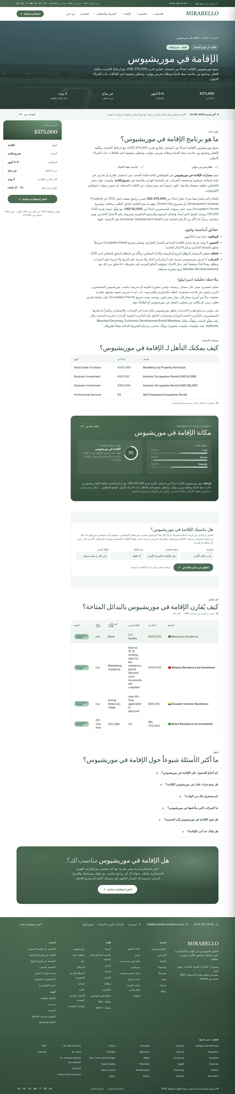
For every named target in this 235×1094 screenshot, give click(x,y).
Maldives (145, 1051)
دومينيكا (162, 973)
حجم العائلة (138, 550)
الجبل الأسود (133, 948)
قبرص (108, 965)
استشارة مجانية (32, 13)
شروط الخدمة (97, 1089)
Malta (147, 1057)
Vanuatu (42, 1051)
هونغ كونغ (199, 3)
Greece (180, 1076)
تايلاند (82, 989)
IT (27, 3)
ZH (45, 3)
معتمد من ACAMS (58, 3)
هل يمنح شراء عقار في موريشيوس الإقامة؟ (191, 784)
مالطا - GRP (104, 1001)
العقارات (84, 13)
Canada (180, 1045)
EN (18, 3)
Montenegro (143, 1070)
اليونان (107, 977)
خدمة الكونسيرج (47, 985)
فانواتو (136, 995)
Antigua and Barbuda (207, 1045)
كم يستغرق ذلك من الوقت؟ (201, 796)
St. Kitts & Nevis (72, 1045)
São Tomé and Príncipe (102, 1057)
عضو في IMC (74, 3)
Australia (213, 1064)
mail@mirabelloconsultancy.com (165, 924)
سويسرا (132, 924)
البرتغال (81, 966)
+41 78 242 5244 (178, 3)
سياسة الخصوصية (115, 1089)
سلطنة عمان (78, 954)
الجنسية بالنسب (47, 966)
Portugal (110, 1051)
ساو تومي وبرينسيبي (129, 960)
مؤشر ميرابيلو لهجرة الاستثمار (196, 310)
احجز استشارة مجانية (34, 199)
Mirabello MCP (47, 1022)
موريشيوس (79, 948)
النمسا (163, 960)
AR (31, 3)
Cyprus (180, 1051)
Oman (112, 1045)
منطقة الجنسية (172, 550)
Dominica (179, 1057)
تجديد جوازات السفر (45, 973)
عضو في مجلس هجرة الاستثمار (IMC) (199, 974)
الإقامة (127, 13)
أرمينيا (108, 948)
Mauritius (145, 1064)
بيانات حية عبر (90, 426)
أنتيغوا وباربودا (159, 948)
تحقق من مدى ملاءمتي (195, 567)
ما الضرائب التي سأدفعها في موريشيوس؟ (192, 808)
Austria (214, 1070)
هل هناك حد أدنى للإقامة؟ (202, 831)
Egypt (181, 1064)
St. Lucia (76, 1051)
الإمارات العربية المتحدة (110, 924)
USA (44, 1045)
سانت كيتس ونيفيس (129, 973)
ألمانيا (108, 971)
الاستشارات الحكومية (45, 979)
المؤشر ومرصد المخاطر (43, 1016)
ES (35, 3)
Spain (112, 1076)
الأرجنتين (162, 954)
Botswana (213, 1076)
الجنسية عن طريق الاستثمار (42, 948)
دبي (206, 3)
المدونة (52, 1010)
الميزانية (210, 550)
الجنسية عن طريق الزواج (43, 960)
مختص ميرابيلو (150, 326)
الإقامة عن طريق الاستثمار (42, 954)
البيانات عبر (27, 114)
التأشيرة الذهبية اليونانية (187, 315)
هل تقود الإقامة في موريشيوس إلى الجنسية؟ (191, 819)
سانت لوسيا (134, 979)
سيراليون (135, 966)
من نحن (70, 13)
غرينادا (163, 985)
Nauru (146, 1076)
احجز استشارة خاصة (30, 924)
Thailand (76, 1068)
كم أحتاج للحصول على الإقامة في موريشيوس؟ (189, 772)
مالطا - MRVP (103, 1007)
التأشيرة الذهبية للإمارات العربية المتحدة (121, 315)
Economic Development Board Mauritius (152, 320)
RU (40, 3)
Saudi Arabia (108, 1064)
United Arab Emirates (69, 1074)
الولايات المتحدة (76, 1006)
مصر (164, 979)
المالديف (106, 989)
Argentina (213, 1051)
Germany (179, 1070)
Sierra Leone (108, 1070)
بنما (83, 960)
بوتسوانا (162, 966)
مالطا (163, 991)
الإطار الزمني (102, 550)
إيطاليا (107, 983)
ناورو (137, 954)
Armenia (213, 1057)
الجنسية (142, 13)
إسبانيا (81, 983)
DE (22, 3)
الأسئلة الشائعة (48, 998)
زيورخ (212, 3)
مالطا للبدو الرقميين (101, 995)
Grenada (145, 1045)
